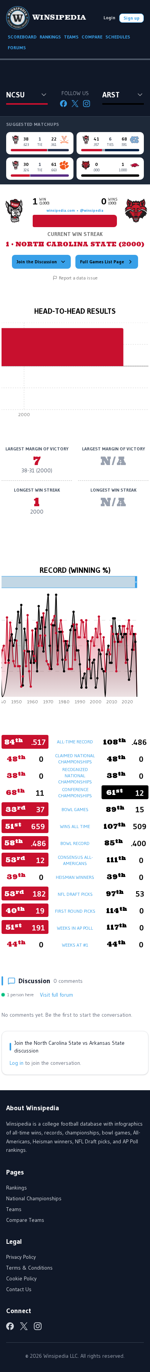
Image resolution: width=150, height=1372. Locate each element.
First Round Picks (75, 911)
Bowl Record (75, 843)
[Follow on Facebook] (63, 103)
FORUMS (17, 47)
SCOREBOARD (22, 37)
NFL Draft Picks (75, 894)
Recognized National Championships (75, 775)
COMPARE (92, 37)
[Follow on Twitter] (75, 103)
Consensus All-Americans (75, 860)
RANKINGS (50, 37)
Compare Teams (25, 1219)
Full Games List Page (102, 261)
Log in (16, 1062)
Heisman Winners (75, 877)
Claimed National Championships (75, 759)
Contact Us (19, 1289)
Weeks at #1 (75, 945)
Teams (14, 1209)
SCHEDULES (117, 37)
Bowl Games (75, 809)
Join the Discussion (37, 261)
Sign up (131, 18)
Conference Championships (75, 792)
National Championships (34, 1198)
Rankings (16, 1187)
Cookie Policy (21, 1278)
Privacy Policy (21, 1256)
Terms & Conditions (29, 1267)
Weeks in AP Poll (75, 928)
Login (109, 17)
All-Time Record (75, 742)
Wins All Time (75, 826)
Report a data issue (78, 278)
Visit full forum (56, 994)
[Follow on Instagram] (86, 103)
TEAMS (71, 37)
